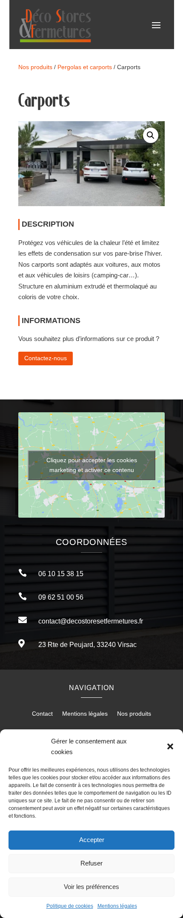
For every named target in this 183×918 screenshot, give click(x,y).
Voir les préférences (91, 886)
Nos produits (35, 67)
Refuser (91, 863)
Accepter (91, 839)
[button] (170, 746)
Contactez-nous (45, 358)
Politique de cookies (69, 906)
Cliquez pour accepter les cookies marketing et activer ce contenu (91, 465)
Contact (42, 714)
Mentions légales (117, 906)
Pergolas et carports (84, 67)
